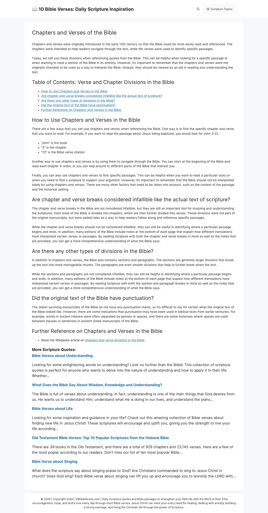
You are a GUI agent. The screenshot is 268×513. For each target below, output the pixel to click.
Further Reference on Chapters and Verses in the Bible (81, 110)
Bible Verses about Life (52, 408)
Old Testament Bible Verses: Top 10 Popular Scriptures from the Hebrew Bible (100, 438)
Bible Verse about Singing (54, 461)
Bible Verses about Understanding (62, 355)
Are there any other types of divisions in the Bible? (78, 100)
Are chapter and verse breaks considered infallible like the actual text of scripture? (101, 96)
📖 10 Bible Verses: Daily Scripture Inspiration (83, 9)
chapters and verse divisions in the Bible (114, 340)
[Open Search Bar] (198, 9)
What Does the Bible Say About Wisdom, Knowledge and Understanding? (97, 385)
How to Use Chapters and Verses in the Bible (74, 91)
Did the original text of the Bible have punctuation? (78, 105)
